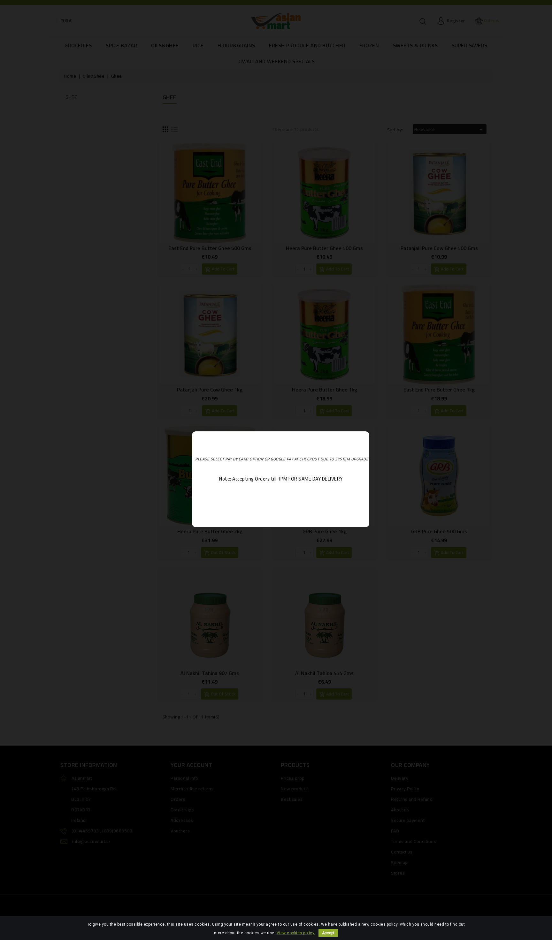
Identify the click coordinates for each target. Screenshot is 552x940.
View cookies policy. (296, 933)
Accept (328, 933)
